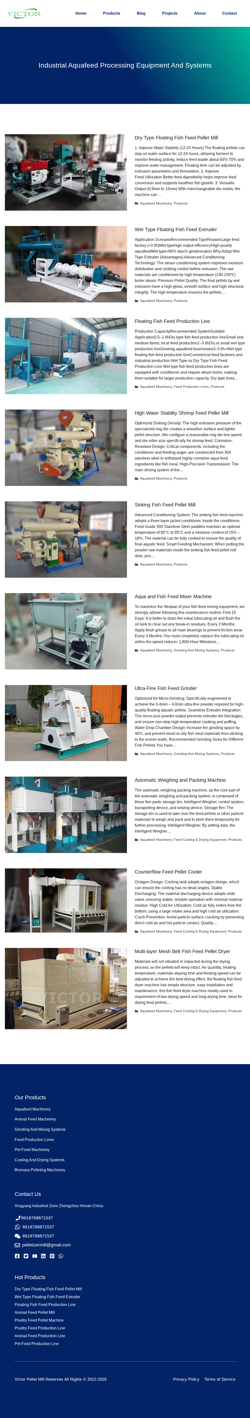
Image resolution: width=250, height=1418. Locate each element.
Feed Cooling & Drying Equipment (200, 840)
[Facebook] (17, 1256)
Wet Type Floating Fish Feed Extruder (176, 229)
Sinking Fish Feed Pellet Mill (165, 504)
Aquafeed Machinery (156, 203)
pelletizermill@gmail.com (46, 1245)
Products (111, 13)
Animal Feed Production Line (40, 1336)
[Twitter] (26, 1256)
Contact (229, 13)
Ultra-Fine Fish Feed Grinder (166, 688)
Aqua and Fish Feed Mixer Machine (173, 596)
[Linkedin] (43, 1256)
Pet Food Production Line (37, 1344)
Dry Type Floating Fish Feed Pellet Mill (176, 137)
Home (80, 13)
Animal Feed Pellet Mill (35, 1312)
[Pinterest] (52, 1256)
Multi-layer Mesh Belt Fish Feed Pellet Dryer (182, 951)
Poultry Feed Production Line (40, 1328)
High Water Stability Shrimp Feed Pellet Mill (182, 413)
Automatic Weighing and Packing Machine (180, 780)
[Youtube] (34, 1256)
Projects (169, 13)
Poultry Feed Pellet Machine (39, 1320)
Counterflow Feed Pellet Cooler (168, 871)
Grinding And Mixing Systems (196, 650)
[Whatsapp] (60, 1256)
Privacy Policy (186, 1379)
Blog (141, 13)
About (200, 13)
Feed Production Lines (191, 387)
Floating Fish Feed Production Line (172, 321)
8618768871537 (38, 1226)
